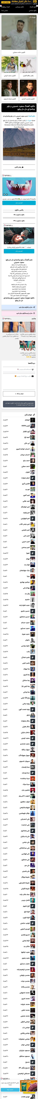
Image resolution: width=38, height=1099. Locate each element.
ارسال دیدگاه (20, 394)
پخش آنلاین (18, 167)
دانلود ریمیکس (19, 7)
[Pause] (4, 194)
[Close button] (37, 1079)
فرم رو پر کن (19, 203)
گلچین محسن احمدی (28, 99)
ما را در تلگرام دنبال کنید (25, 307)
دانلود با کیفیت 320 (19, 221)
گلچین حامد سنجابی (19, 52)
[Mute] (7, 194)
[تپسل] (3, 175)
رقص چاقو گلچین (28, 76)
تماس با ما (4, 11)
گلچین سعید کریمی (10, 76)
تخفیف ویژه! (10, 1090)
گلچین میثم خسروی (10, 99)
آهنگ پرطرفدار (5, 7)
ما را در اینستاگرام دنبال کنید (24, 313)
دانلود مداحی (33, 11)
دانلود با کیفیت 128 (19, 215)
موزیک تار (28, 120)
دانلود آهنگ (33, 7)
